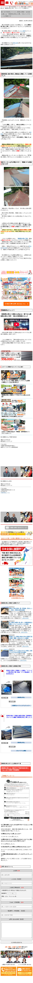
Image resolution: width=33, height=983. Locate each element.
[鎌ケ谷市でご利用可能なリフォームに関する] (16, 535)
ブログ (6, 6)
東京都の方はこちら (17, 577)
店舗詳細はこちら (5, 492)
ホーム (2, 6)
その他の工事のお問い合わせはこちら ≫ (16, 303)
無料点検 (15, 43)
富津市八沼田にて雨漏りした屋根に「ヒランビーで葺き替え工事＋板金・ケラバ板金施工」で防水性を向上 (19, 672)
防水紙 (5, 248)
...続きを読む (25, 618)
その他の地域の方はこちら (17, 598)
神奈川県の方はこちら (17, 587)
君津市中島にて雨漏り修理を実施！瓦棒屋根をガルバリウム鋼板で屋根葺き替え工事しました (19, 716)
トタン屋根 (22, 31)
